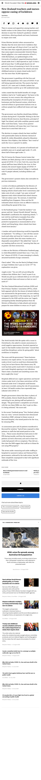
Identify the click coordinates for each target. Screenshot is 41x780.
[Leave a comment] (32, 23)
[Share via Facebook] (4, 23)
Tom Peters (5, 15)
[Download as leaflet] (27, 23)
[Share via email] (23, 23)
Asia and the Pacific (8, 511)
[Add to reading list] (37, 23)
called (9, 54)
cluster (24, 167)
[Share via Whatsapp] (13, 23)
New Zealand (25, 506)
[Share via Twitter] (8, 23)
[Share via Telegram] (18, 23)
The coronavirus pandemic (10, 506)
